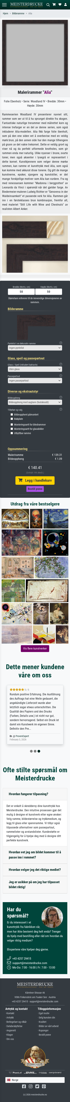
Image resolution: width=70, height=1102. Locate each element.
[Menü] (4, 4)
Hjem (5, 13)
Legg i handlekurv (37, 480)
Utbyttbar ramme (22, 433)
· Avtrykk (9, 1017)
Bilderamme (18, 13)
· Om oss (9, 1039)
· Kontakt (9, 1013)
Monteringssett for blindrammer (30, 424)
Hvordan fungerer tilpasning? (28, 794)
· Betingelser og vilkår (16, 1021)
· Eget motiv (43, 1013)
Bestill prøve (35, 489)
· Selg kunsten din (46, 1017)
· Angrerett (10, 1030)
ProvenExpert (22, 736)
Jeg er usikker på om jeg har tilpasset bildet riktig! (34, 884)
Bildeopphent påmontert (26, 414)
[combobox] (35, 348)
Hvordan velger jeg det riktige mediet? (35, 870)
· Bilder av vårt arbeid (48, 1026)
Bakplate (18, 418)
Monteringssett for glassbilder (29, 428)
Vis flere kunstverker (35, 648)
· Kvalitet (42, 1021)
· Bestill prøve (44, 1034)
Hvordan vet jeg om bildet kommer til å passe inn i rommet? (35, 854)
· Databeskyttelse (13, 1026)
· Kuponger (43, 1030)
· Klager (9, 1034)
